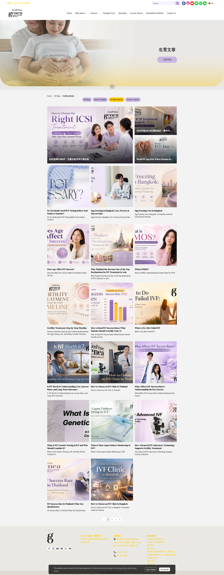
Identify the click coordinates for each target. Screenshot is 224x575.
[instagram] (188, 3)
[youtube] (192, 3)
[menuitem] (120, 519)
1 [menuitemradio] (108, 519)
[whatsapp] (200, 3)
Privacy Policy (122, 568)
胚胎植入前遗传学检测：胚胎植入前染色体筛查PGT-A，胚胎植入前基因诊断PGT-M (161, 554)
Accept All (165, 569)
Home (49, 96)
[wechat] (205, 3)
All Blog (57, 96)
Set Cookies (151, 569)
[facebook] (184, 3)
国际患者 (150, 564)
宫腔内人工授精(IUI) (155, 542)
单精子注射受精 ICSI (155, 539)
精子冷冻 (150, 548)
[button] (165, 3)
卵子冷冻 (150, 545)
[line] (196, 3)
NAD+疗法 (151, 561)
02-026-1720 (121, 552)
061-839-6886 (122, 555)
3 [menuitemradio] (115, 519)
